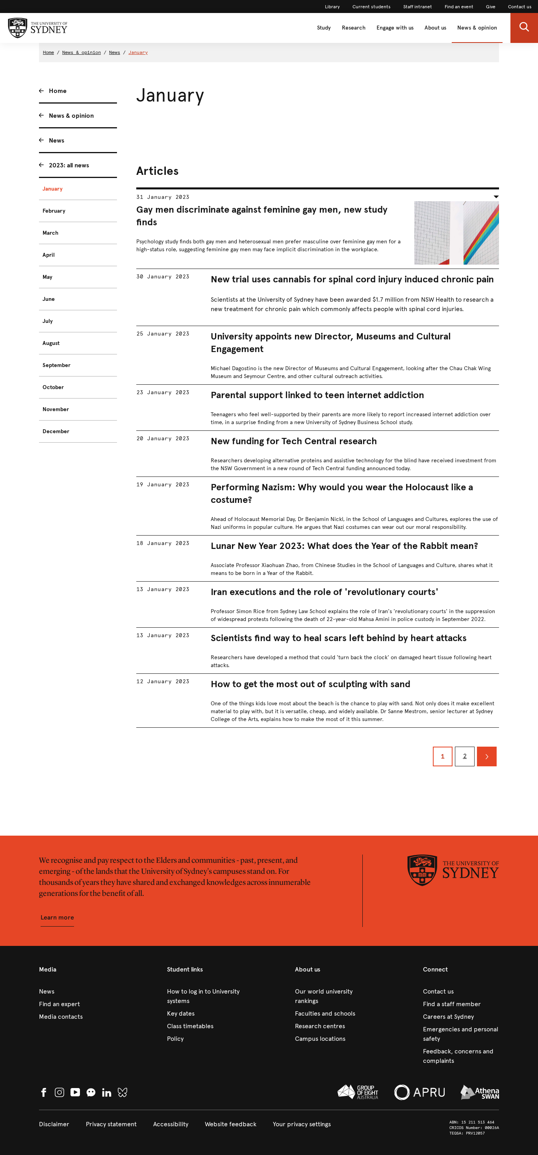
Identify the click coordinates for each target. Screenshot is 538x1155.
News (114, 52)
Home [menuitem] (58, 91)
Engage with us (395, 27)
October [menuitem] (53, 387)
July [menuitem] (48, 321)
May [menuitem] (47, 277)
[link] (332, 6)
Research (353, 27)
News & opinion (477, 27)
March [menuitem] (50, 233)
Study (324, 27)
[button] (524, 28)
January (138, 52)
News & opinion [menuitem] (71, 115)
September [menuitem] (56, 365)
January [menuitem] (53, 188)
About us (435, 27)
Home (48, 52)
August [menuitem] (51, 343)
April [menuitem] (49, 255)
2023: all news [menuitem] (69, 165)
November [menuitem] (56, 409)
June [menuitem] (49, 299)
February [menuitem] (54, 211)
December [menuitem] (56, 431)
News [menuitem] (56, 140)
